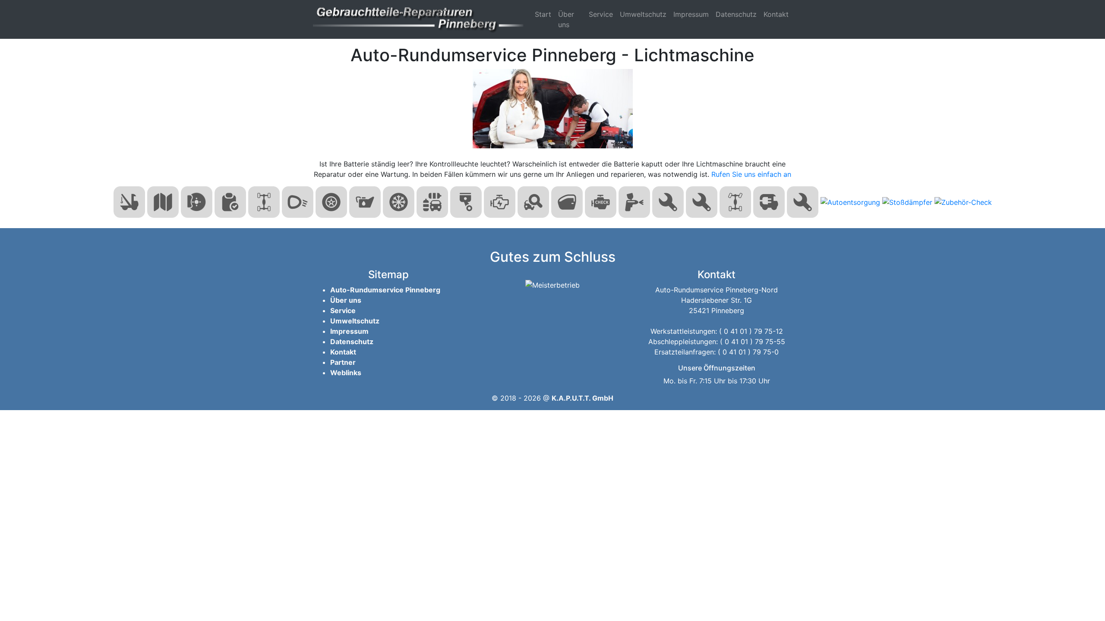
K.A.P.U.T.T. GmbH (582, 398)
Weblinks (345, 372)
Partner (343, 362)
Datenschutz (736, 14)
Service (601, 14)
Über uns (566, 19)
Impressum (691, 14)
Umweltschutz (643, 14)
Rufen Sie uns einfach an (751, 174)
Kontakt (776, 14)
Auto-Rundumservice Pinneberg (385, 289)
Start (543, 14)
